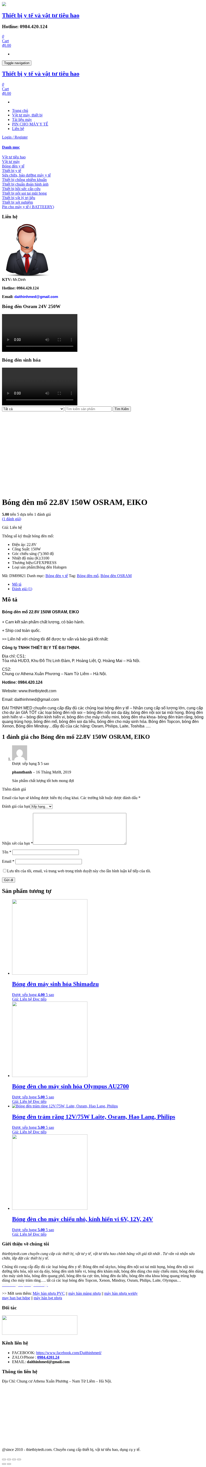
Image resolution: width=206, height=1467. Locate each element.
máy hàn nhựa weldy (121, 1293)
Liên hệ (18, 128)
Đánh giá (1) (22, 589)
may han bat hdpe (16, 1298)
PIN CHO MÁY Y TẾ (30, 124)
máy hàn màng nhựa (84, 1293)
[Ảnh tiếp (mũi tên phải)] (9, 1464)
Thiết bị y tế (11, 170)
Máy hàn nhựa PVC (49, 1293)
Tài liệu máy (22, 119)
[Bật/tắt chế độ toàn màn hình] (14, 1459)
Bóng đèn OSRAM (116, 576)
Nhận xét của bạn (17, 843)
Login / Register (15, 137)
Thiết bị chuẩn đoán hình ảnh (25, 184)
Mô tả (16, 584)
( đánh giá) (11, 519)
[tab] (103, 147)
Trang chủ (20, 110)
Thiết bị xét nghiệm (17, 202)
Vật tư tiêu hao (14, 157)
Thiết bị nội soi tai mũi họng (24, 193)
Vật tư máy (11, 161)
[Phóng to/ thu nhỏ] (19, 1459)
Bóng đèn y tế (13, 166)
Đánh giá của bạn (16, 806)
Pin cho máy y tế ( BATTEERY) (28, 207)
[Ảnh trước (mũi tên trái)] (4, 1464)
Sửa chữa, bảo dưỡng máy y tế (26, 175)
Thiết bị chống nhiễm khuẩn (24, 180)
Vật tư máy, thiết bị (27, 115)
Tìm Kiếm (122, 409)
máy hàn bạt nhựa (48, 1298)
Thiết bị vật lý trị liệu (18, 198)
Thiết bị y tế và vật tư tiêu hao (40, 15)
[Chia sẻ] (9, 1459)
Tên (6, 852)
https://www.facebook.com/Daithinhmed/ (68, 1353)
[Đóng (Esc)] (4, 1459)
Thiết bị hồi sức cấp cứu (21, 189)
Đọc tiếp (39, 999)
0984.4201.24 (48, 1357)
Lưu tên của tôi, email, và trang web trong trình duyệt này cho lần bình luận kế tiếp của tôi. (79, 871)
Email (8, 861)
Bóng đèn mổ (87, 576)
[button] (103, 147)
